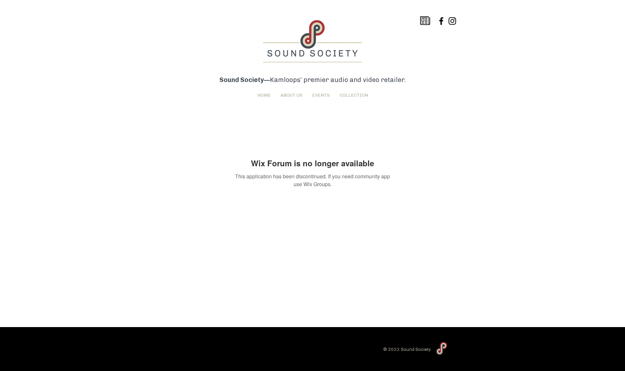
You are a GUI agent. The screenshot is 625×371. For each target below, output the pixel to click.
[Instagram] (452, 21)
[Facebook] (441, 21)
